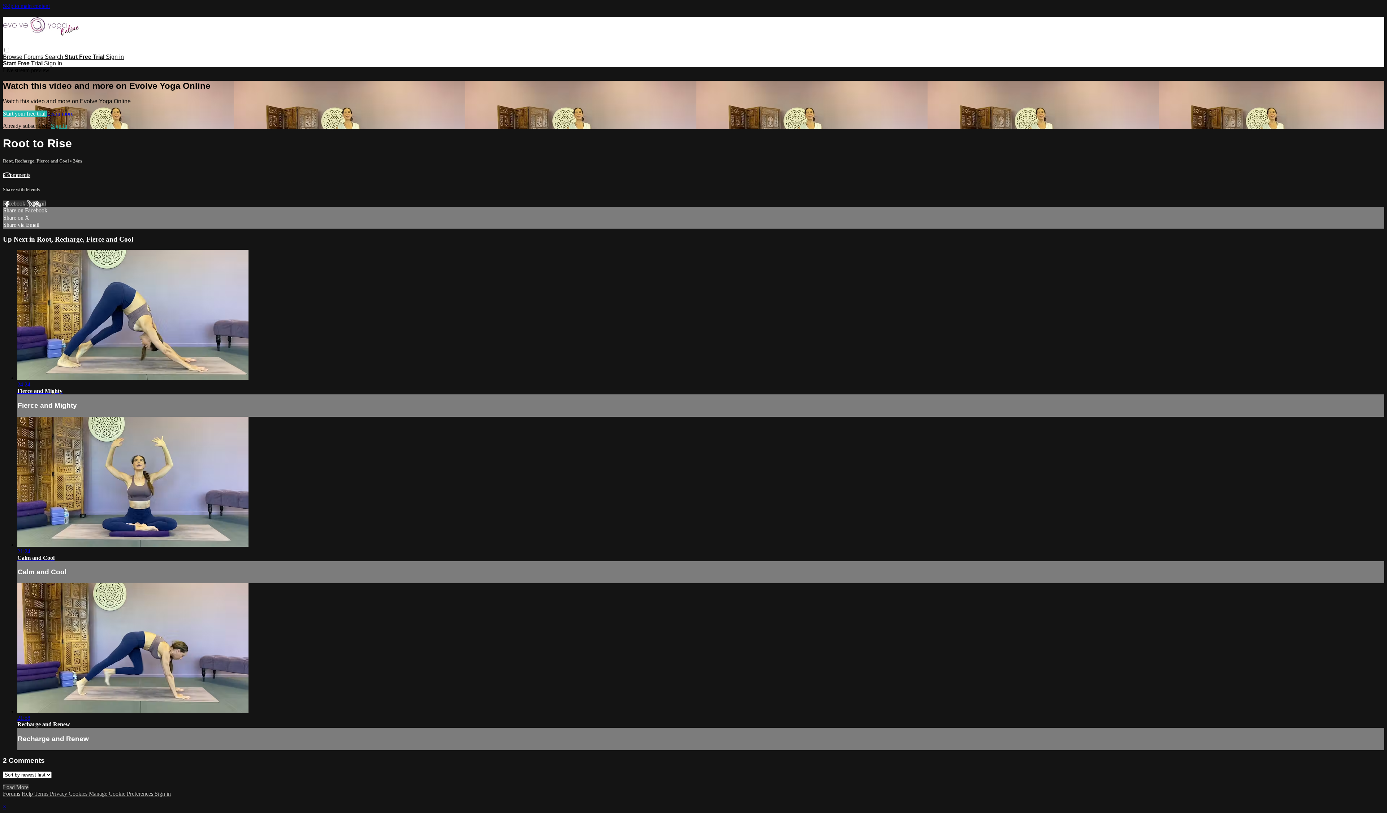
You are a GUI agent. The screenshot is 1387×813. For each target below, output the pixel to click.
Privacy (59, 794)
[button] (6, 50)
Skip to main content (26, 6)
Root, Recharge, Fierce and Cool (36, 161)
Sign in (115, 57)
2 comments (16, 175)
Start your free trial (25, 114)
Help (28, 794)
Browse (13, 57)
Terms (42, 794)
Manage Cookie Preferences (122, 794)
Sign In (53, 63)
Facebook (15, 203)
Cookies (79, 794)
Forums (34, 57)
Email (39, 203)
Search (55, 57)
